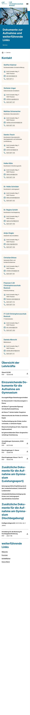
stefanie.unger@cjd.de (12, 99)
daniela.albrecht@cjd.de (13, 350)
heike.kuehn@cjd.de (11, 174)
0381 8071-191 (10, 273)
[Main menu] (27, 4)
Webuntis (5, 552)
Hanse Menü (6, 562)
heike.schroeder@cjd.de (13, 197)
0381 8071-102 (10, 125)
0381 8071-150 (10, 224)
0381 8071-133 (10, 304)
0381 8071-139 (10, 177)
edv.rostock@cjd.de (11, 327)
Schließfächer (6, 558)
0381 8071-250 (10, 330)
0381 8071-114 (10, 302)
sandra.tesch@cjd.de (12, 149)
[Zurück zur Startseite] (3, 53)
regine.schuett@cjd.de (12, 221)
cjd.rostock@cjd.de (11, 76)
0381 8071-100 (10, 247)
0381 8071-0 (10, 79)
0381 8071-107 (10, 102)
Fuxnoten (5, 555)
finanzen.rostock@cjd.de (13, 299)
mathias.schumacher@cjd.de (14, 122)
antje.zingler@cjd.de (12, 244)
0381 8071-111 (10, 353)
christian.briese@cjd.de (12, 270)
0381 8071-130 (10, 152)
